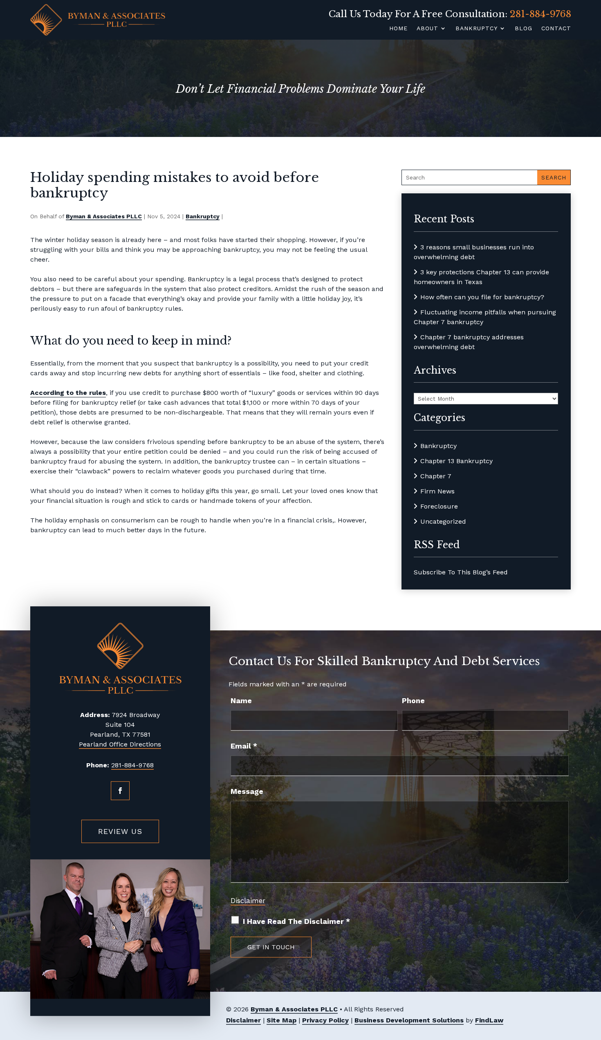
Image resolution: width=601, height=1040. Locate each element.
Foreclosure (439, 506)
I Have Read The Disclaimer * (296, 921)
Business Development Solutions (409, 1020)
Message (247, 791)
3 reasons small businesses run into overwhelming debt (474, 252)
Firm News (437, 491)
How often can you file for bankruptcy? (482, 297)
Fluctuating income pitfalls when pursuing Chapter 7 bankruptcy (485, 317)
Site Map (281, 1020)
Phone (413, 700)
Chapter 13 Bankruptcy (456, 461)
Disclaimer (248, 901)
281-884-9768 (540, 14)
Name (241, 700)
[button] (592, 980)
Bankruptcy (476, 28)
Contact (556, 28)
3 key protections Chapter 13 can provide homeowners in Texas (481, 277)
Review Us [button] (120, 831)
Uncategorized (443, 521)
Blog (523, 28)
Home (398, 28)
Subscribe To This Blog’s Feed (461, 572)
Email (244, 746)
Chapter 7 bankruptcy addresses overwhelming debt (469, 342)
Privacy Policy (325, 1020)
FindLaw (489, 1020)
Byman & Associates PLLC (104, 216)
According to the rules (68, 393)
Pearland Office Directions (120, 744)
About (427, 28)
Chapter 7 (435, 476)
